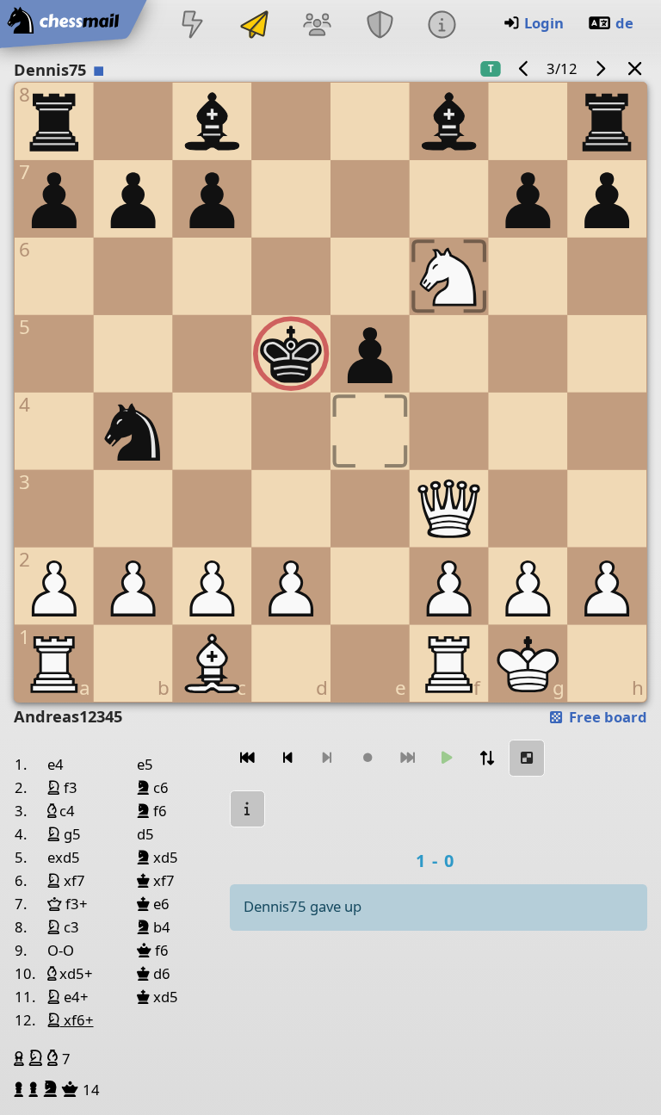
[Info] (442, 26)
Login (544, 23)
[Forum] (318, 26)
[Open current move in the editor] (527, 758)
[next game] (600, 68)
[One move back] (287, 758)
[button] (21, 1058)
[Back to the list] (635, 68)
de (624, 23)
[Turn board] (487, 758)
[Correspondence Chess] (255, 26)
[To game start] (248, 758)
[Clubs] (380, 26)
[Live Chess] (192, 26)
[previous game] (524, 68)
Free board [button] (606, 717)
